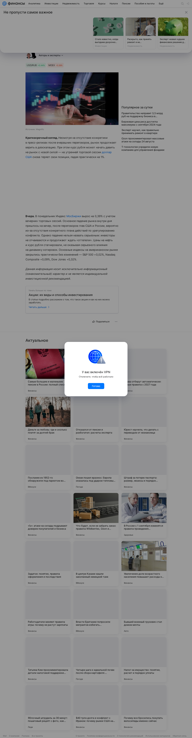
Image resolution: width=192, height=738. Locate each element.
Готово (96, 386)
